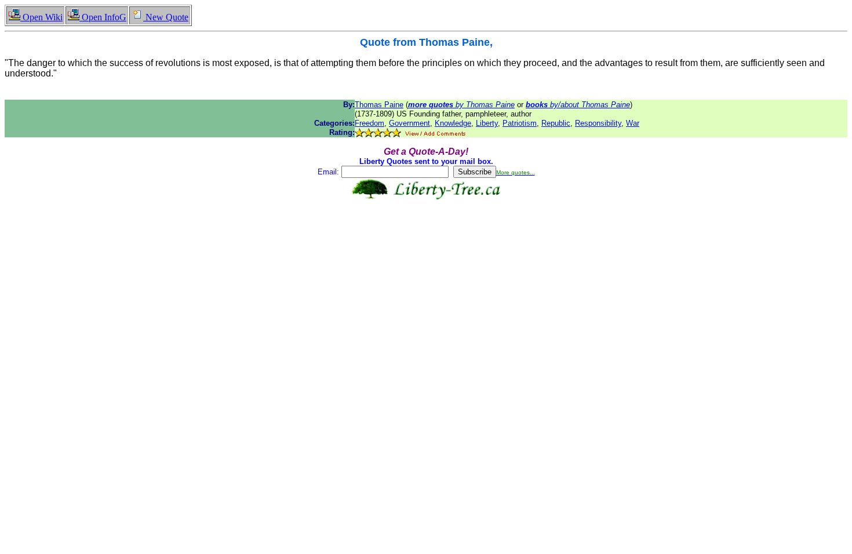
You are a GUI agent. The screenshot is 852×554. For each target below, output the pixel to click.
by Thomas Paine (461, 104)
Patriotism (520, 123)
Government (409, 123)
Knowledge (453, 123)
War (632, 123)
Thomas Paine (379, 104)
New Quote (165, 17)
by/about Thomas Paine (578, 104)
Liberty (487, 123)
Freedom (369, 123)
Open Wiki (41, 17)
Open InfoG (102, 17)
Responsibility (598, 123)
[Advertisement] (426, 236)
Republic (555, 123)
